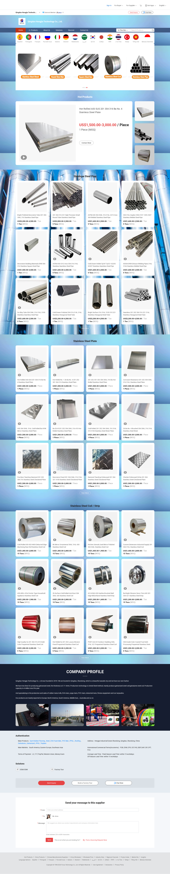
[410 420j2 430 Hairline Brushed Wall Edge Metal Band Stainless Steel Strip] (102, 575)
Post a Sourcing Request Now (95, 840)
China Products (40, 857)
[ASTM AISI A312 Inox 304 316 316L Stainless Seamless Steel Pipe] (67, 246)
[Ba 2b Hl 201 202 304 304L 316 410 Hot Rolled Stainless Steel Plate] (67, 410)
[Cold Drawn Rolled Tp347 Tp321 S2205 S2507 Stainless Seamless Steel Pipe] (102, 246)
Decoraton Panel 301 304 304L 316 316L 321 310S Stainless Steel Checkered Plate (67, 478)
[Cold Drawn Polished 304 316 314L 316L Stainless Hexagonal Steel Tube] (67, 294)
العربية (94, 860)
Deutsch (77, 860)
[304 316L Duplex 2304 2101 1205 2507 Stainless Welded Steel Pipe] (138, 197)
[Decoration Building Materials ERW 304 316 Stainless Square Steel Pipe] (32, 246)
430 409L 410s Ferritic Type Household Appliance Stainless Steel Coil (31, 594)
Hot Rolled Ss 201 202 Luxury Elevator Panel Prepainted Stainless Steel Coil (66, 643)
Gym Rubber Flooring (37, 741)
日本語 (107, 860)
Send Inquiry (134, 12)
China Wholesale (75, 857)
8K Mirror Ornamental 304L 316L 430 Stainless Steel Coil (66, 545)
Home (21, 30)
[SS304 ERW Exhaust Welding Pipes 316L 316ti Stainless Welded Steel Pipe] (138, 246)
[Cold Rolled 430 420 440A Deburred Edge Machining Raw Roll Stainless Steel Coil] (32, 527)
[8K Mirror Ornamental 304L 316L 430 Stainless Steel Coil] (67, 527)
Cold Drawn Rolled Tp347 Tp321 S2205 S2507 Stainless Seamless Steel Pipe (102, 265)
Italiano (70, 860)
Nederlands (85, 860)
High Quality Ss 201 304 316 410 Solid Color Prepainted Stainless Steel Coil (31, 643)
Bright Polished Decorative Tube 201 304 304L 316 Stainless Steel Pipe (31, 216)
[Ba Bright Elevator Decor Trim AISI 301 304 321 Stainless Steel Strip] (138, 575)
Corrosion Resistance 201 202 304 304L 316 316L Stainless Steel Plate (137, 381)
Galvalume (22, 743)
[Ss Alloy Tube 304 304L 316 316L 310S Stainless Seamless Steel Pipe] (32, 294)
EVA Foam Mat (56, 741)
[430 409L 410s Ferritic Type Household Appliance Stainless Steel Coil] (32, 575)
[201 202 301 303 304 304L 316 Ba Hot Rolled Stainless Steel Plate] (102, 362)
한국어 (100, 860)
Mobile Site (135, 857)
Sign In (109, 5)
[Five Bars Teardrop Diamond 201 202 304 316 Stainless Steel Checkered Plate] (32, 459)
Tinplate (43, 743)
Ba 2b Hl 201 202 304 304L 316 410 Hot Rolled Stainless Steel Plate (67, 429)
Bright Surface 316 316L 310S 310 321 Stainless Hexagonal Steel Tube (102, 313)
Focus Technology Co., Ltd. (69, 865)
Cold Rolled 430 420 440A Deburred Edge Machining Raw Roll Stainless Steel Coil (32, 545)
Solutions (59, 30)
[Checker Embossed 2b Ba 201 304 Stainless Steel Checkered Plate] (138, 459)
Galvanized (31, 743)
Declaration (109, 865)
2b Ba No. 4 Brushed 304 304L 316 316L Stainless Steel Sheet (137, 429)
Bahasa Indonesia (145, 860)
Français (51, 860)
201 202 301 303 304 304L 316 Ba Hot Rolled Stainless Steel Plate (102, 381)
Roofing (77, 741)
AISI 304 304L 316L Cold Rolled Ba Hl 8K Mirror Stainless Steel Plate (31, 429)
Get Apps (150, 5)
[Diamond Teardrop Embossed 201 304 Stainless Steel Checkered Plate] (102, 459)
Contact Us (84, 30)
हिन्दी (112, 860)
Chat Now (148, 12)
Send (49, 840)
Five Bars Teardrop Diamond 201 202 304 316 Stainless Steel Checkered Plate (31, 478)
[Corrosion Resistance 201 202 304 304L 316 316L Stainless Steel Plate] (138, 362)
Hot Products (28, 857)
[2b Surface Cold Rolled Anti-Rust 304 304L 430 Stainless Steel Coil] (67, 575)
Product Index (125, 857)
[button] (83, 87)
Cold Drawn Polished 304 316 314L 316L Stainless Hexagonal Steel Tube (67, 313)
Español (34, 860)
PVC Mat (65, 741)
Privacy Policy (119, 865)
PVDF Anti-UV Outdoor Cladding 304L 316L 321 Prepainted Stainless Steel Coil (102, 643)
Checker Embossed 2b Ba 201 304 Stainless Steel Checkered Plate (135, 478)
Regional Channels (112, 857)
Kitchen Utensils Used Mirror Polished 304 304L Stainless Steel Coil (101, 545)
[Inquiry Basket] (141, 5)
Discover (71, 30)
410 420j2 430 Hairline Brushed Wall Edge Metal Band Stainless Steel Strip (101, 594)
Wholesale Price (88, 857)
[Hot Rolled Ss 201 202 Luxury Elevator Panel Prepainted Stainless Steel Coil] (67, 624)
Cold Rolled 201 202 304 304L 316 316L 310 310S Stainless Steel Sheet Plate (102, 429)
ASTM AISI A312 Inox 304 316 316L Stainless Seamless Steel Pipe (65, 265)
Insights (143, 857)
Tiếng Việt (134, 860)
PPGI (37, 743)
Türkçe (127, 860)
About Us (46, 30)
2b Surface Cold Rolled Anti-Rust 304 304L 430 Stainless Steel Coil (66, 594)
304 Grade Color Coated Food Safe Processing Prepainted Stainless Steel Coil (136, 643)
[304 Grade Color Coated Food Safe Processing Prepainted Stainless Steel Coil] (138, 624)
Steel (47, 741)
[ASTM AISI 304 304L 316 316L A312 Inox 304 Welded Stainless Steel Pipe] (102, 197)
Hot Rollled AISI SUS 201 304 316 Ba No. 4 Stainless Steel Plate (100, 110)
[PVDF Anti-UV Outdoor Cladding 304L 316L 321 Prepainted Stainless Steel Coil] (102, 624)
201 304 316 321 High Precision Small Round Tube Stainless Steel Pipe (66, 216)
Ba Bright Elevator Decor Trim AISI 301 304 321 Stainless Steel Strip (136, 594)
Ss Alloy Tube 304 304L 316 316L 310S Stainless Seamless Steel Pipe (31, 313)
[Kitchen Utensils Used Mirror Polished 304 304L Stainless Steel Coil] (102, 527)
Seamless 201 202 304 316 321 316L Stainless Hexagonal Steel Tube (136, 313)
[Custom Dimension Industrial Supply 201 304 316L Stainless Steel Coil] (138, 527)
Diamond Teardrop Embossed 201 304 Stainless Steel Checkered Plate (101, 478)
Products (34, 30)
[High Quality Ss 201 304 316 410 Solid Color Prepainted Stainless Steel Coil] (32, 624)
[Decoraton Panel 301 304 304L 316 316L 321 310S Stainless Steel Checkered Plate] (67, 459)
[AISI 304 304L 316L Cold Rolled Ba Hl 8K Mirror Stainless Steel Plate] (32, 410)
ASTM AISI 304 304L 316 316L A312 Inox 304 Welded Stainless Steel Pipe (102, 216)
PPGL (72, 741)
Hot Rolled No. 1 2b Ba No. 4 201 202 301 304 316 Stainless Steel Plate (66, 381)
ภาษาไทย (119, 860)
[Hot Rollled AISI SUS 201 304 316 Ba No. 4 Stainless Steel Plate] (32, 362)
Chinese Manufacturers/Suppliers (57, 857)
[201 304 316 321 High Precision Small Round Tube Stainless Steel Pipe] (67, 197)
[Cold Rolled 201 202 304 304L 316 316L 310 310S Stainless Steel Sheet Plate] (102, 410)
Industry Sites (100, 857)
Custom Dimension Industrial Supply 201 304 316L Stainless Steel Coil (137, 545)
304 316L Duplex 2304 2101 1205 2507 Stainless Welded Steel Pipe (137, 216)
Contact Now (86, 143)
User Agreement (98, 865)
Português (43, 860)
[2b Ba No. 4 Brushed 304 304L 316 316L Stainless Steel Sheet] (138, 410)
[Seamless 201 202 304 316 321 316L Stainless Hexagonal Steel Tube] (138, 294)
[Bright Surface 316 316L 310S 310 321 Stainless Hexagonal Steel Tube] (102, 294)
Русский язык (60, 860)
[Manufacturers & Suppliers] (17, 4)
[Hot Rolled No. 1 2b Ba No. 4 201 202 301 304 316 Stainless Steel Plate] (67, 362)
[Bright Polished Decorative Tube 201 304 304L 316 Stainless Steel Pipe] (32, 197)
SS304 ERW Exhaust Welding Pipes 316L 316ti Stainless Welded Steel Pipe (137, 265)
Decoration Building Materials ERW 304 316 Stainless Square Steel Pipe (31, 265)
